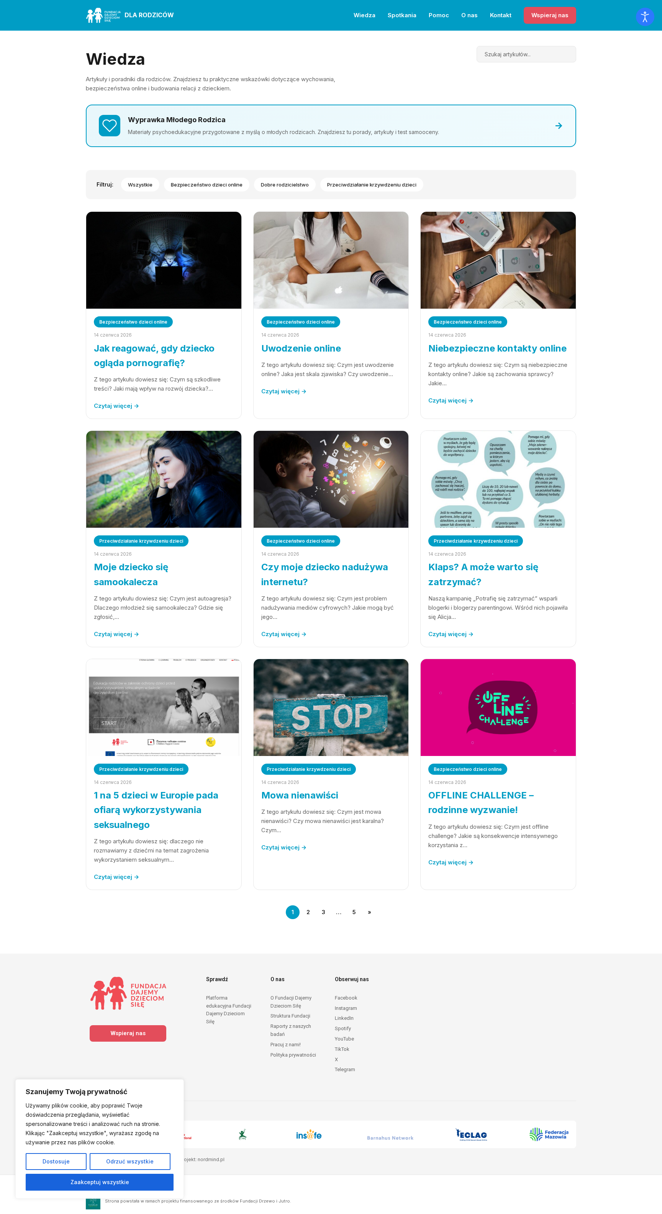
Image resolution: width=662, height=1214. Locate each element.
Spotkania (402, 15)
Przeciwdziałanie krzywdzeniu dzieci (371, 185)
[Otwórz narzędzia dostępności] (645, 17)
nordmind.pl (211, 1159)
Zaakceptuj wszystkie (99, 1182)
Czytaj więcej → (116, 405)
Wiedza (364, 15)
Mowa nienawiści (299, 795)
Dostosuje (56, 1161)
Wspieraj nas (550, 15)
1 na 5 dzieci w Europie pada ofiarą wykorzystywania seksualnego (156, 810)
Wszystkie (140, 185)
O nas (469, 15)
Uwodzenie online (301, 348)
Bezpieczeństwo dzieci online (207, 185)
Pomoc (439, 15)
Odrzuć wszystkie (130, 1161)
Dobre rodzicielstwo (285, 185)
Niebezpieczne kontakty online (497, 348)
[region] (99, 1139)
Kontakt (500, 15)
